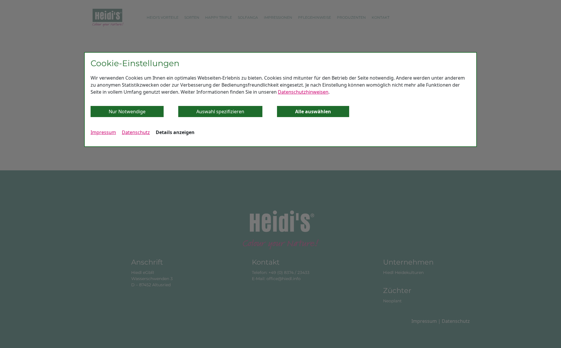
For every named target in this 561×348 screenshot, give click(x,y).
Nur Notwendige (127, 111)
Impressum (103, 132)
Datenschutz (136, 132)
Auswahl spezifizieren (220, 111)
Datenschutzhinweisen (303, 92)
